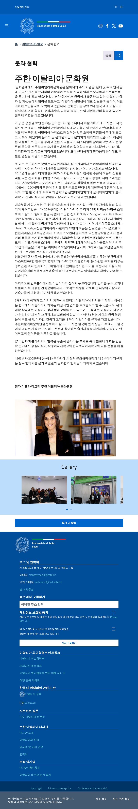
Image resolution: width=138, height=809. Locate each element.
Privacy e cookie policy (59, 788)
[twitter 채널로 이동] (113, 26)
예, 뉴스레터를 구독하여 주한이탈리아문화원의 (44, 629)
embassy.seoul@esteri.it (42, 575)
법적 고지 (24, 620)
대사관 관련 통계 (30, 767)
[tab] (67, 509)
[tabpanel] (44, 491)
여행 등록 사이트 (30, 680)
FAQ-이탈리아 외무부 (32, 717)
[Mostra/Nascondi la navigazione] (7, 26)
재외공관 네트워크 (31, 666)
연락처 (24, 754)
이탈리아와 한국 (32, 44)
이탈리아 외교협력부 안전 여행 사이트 (42, 673)
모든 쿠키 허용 (121, 799)
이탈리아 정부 (22, 7)
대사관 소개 (27, 733)
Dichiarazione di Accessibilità (92, 788)
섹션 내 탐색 (69, 523)
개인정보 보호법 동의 (34, 612)
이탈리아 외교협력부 (32, 658)
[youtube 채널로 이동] (119, 26)
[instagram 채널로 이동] (99, 26)
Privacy (113, 617)
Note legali (36, 788)
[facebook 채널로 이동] (106, 26)
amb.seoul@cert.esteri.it (48, 582)
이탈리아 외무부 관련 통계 (35, 775)
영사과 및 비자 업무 (31, 747)
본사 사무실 (27, 589)
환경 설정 (101, 799)
